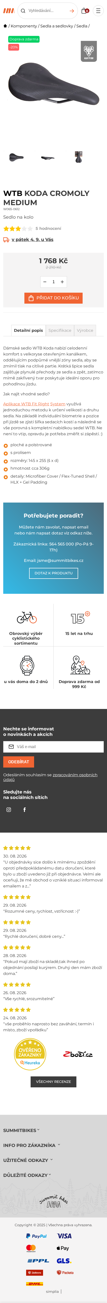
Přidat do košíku (58, 297)
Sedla (81, 26)
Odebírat (18, 762)
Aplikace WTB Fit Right (26, 404)
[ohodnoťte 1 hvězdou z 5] (6, 229)
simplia (52, 1292)
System (57, 404)
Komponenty (24, 26)
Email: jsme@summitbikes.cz (53, 560)
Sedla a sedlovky (56, 26)
